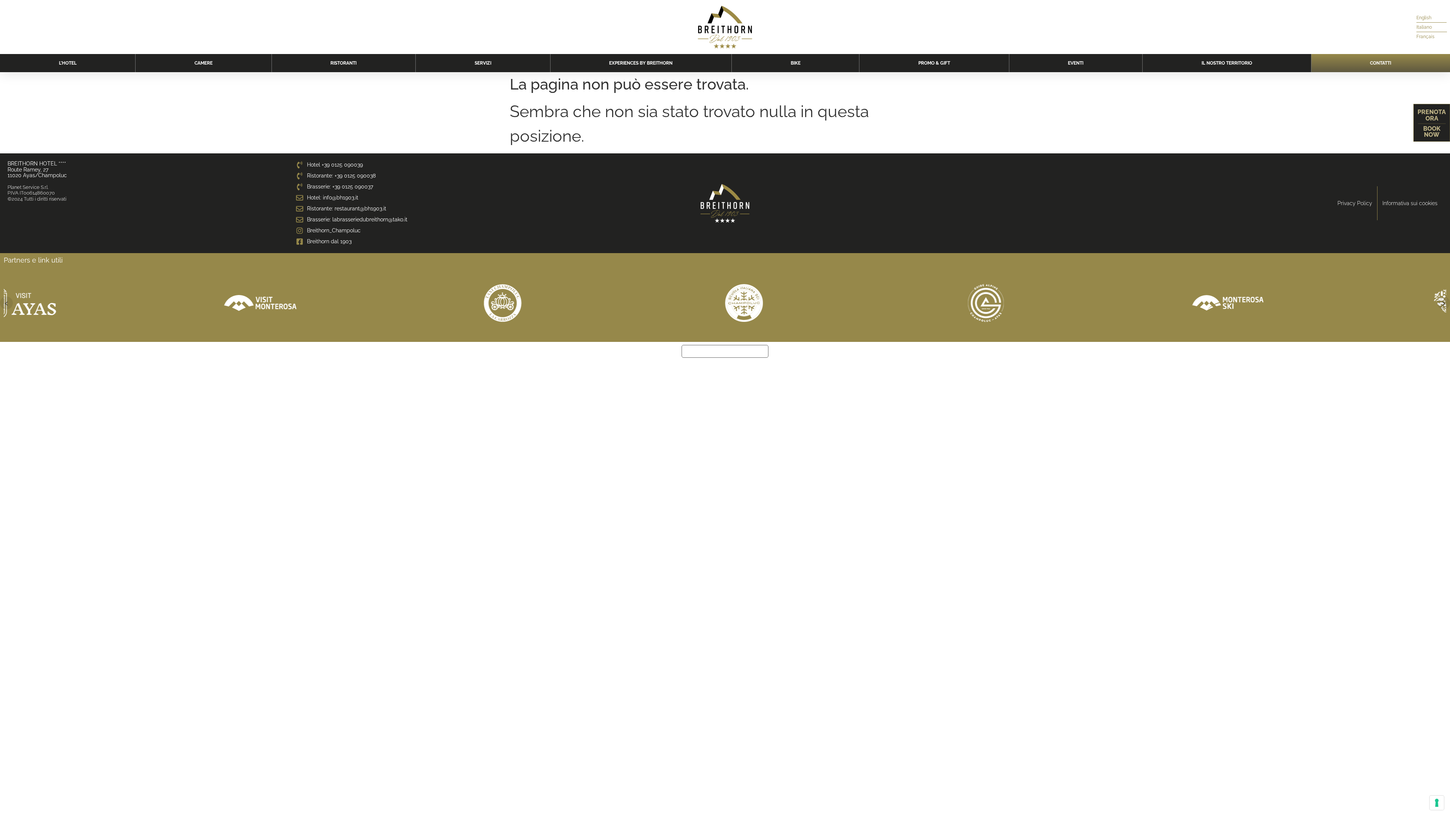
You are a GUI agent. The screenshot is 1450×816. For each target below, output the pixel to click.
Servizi (483, 63)
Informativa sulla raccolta (725, 351)
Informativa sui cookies (1410, 203)
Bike (796, 63)
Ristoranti (343, 63)
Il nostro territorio (1227, 63)
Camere (203, 63)
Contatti (1380, 63)
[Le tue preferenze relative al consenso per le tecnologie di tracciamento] (1437, 803)
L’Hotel (68, 63)
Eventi (1075, 63)
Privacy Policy (1354, 203)
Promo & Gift (934, 63)
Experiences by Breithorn (641, 63)
